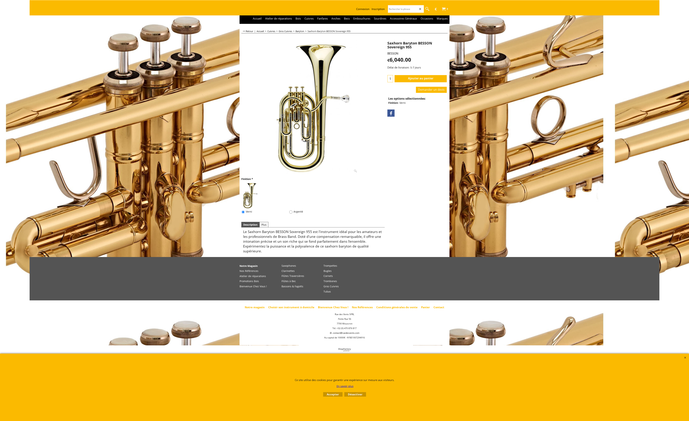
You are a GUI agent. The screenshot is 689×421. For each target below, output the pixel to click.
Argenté (298, 211)
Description (250, 224)
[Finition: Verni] (250, 195)
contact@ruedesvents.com (346, 332)
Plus (263, 224)
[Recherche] (427, 9)
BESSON (392, 53)
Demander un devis (431, 90)
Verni (249, 211)
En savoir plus (345, 386)
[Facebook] (391, 113)
